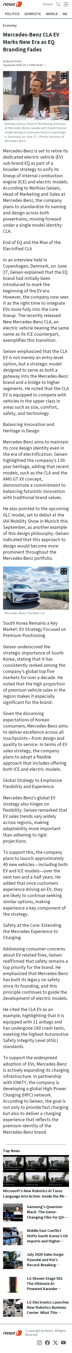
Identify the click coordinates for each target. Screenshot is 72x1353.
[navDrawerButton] (66, 4)
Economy (10, 25)
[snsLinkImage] (39, 1342)
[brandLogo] (12, 4)
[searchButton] (58, 4)
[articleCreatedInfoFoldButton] (44, 65)
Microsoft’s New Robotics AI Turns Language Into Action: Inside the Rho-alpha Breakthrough (35, 1196)
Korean (48, 4)
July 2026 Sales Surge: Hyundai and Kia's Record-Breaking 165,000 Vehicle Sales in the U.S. (47, 1265)
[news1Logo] (12, 1333)
